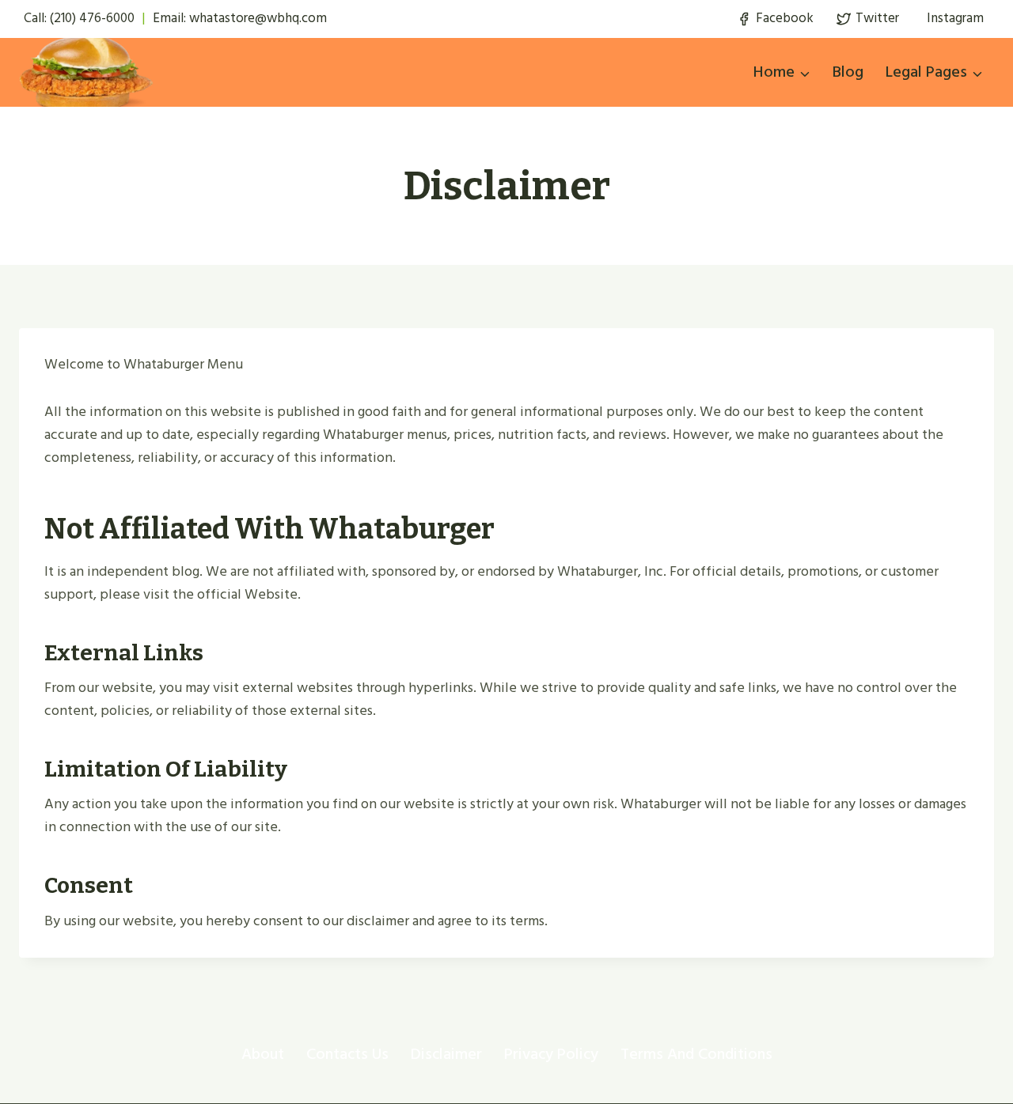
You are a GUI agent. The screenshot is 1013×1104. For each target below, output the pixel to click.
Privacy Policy (551, 1054)
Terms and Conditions (696, 1054)
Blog (848, 72)
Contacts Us (347, 1054)
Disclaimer (446, 1054)
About (262, 1054)
